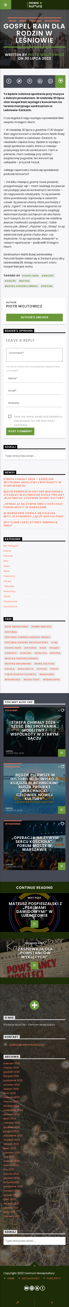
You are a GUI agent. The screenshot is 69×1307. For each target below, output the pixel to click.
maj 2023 (9, 1157)
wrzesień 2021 (11, 1203)
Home (11, 1278)
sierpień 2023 (11, 1144)
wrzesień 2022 (12, 1190)
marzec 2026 (11, 1067)
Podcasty (54, 1278)
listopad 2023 (11, 1131)
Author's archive (34, 317)
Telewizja (9, 586)
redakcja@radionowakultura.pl (26, 1044)
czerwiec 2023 (12, 1152)
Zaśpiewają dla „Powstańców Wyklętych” (35, 953)
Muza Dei (41, 653)
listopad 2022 (11, 1182)
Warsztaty (9, 591)
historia (30, 647)
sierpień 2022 (11, 1195)
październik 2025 (13, 1080)
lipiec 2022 (10, 1199)
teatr (54, 668)
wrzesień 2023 (12, 1139)
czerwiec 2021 (11, 1216)
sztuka (42, 668)
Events (7, 551)
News (22, 20)
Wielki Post (32, 679)
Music (12, 20)
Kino (6, 561)
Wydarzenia (52, 20)
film (54, 642)
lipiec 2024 (10, 1118)
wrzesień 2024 (12, 1114)
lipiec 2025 (10, 1093)
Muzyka (24, 280)
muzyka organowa (18, 663)
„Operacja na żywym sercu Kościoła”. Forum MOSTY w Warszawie (34, 505)
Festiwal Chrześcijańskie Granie (27, 637)
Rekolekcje (25, 668)
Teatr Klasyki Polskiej (20, 674)
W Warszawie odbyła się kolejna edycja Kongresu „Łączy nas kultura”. (34, 515)
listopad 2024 (11, 1106)
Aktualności (30, 1278)
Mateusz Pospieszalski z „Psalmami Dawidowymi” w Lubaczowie (35, 909)
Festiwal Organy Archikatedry (26, 642)
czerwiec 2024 (12, 1122)
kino (43, 647)
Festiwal (8, 556)
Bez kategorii (11, 545)
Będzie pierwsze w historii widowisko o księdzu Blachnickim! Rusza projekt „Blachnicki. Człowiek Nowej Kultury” (34, 495)
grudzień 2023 (12, 1127)
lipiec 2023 (10, 1148)
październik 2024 (13, 1110)
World (7, 596)
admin (9, 751)
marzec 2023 (11, 1165)
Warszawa (47, 674)
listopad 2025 (11, 1076)
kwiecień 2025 (12, 1097)
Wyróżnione (10, 606)
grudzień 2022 (12, 1178)
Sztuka (7, 581)
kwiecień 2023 (12, 1161)
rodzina (47, 286)
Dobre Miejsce (41, 626)
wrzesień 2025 (12, 1084)
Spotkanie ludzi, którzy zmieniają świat (30, 524)
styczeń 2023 (11, 1174)
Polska (10, 668)
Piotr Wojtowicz (46, 54)
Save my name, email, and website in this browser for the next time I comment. (38, 417)
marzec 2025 (11, 1101)
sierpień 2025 (11, 1089)
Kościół (10, 280)
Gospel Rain (30, 275)
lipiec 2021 (9, 1212)
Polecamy (35, 20)
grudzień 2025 (12, 1072)
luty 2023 (9, 1169)
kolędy (54, 647)
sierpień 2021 (11, 1207)
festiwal (11, 632)
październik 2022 (13, 1186)
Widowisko (13, 679)
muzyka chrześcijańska (21, 286)
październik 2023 (13, 1135)
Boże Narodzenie (16, 626)
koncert (48, 275)
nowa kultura (44, 663)
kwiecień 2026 (12, 1063)
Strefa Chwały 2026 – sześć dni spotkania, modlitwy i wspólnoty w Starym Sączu (32, 482)
